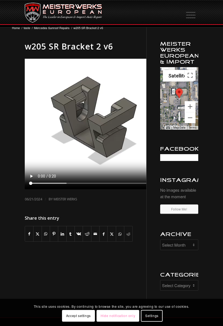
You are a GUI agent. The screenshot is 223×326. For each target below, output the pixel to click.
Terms (193, 127)
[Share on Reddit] (87, 233)
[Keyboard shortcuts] (168, 128)
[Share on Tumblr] (71, 233)
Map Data (179, 127)
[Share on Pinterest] (54, 233)
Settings (152, 315)
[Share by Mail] (95, 233)
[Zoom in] (190, 106)
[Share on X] (37, 233)
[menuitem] (191, 12)
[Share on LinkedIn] (62, 233)
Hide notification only (118, 315)
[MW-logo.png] (63, 12)
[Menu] (191, 12)
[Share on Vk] (79, 233)
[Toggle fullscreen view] (190, 75)
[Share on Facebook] (29, 233)
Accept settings (78, 315)
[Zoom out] (190, 117)
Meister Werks (65, 199)
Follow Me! (179, 209)
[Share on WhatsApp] (46, 233)
